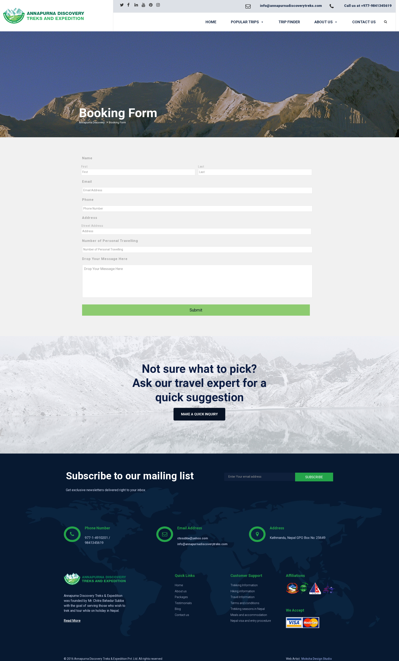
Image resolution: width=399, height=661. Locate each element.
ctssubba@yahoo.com (192, 538)
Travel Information (242, 597)
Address (89, 218)
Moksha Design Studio (316, 658)
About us (323, 22)
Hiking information (242, 591)
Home (211, 22)
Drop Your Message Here (105, 259)
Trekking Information (244, 585)
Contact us (364, 22)
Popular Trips (245, 22)
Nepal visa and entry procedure (250, 620)
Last (201, 166)
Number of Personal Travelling (110, 241)
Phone (88, 199)
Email (87, 181)
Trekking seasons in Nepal (247, 609)
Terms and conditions (244, 603)
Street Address (92, 225)
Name (87, 158)
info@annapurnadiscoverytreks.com (291, 6)
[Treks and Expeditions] (52, 16)
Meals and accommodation (248, 615)
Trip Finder (289, 22)
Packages (181, 597)
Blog (178, 609)
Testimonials (183, 603)
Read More (72, 621)
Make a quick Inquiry (199, 414)
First (84, 166)
